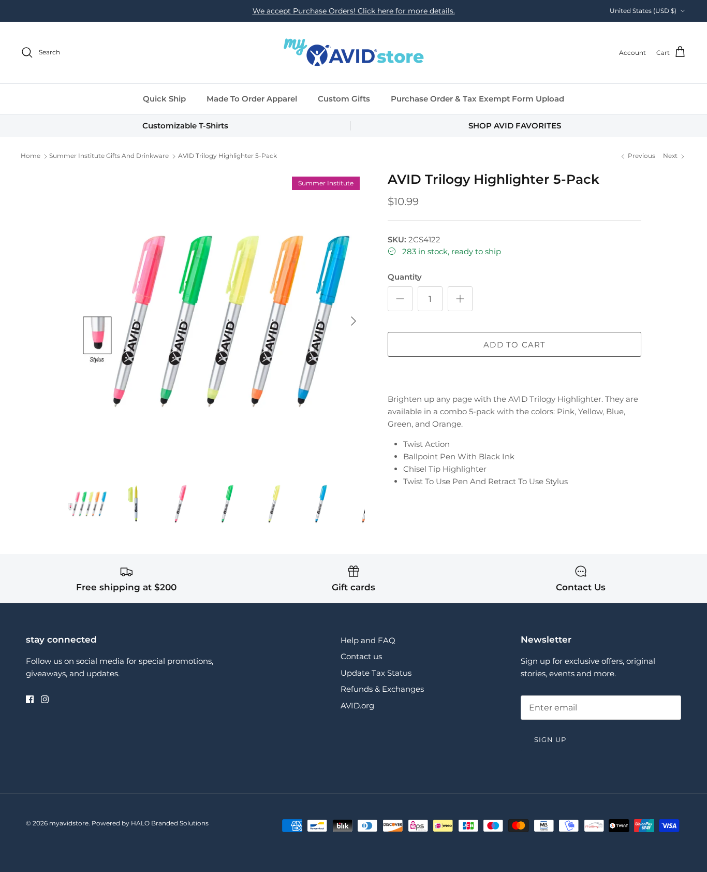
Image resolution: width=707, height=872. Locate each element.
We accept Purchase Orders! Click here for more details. (354, 11)
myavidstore (69, 823)
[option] (215, 321)
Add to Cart (514, 345)
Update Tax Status (376, 673)
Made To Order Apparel (252, 99)
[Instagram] (45, 699)
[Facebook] (30, 699)
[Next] (353, 321)
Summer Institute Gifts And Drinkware (109, 156)
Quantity (405, 277)
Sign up (550, 739)
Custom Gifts (344, 99)
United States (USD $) (643, 10)
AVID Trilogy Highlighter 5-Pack (227, 156)
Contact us (361, 656)
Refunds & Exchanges (382, 689)
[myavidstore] (353, 52)
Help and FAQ (368, 640)
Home (30, 156)
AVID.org (357, 705)
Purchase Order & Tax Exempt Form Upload (477, 99)
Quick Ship (164, 99)
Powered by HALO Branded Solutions (150, 823)
